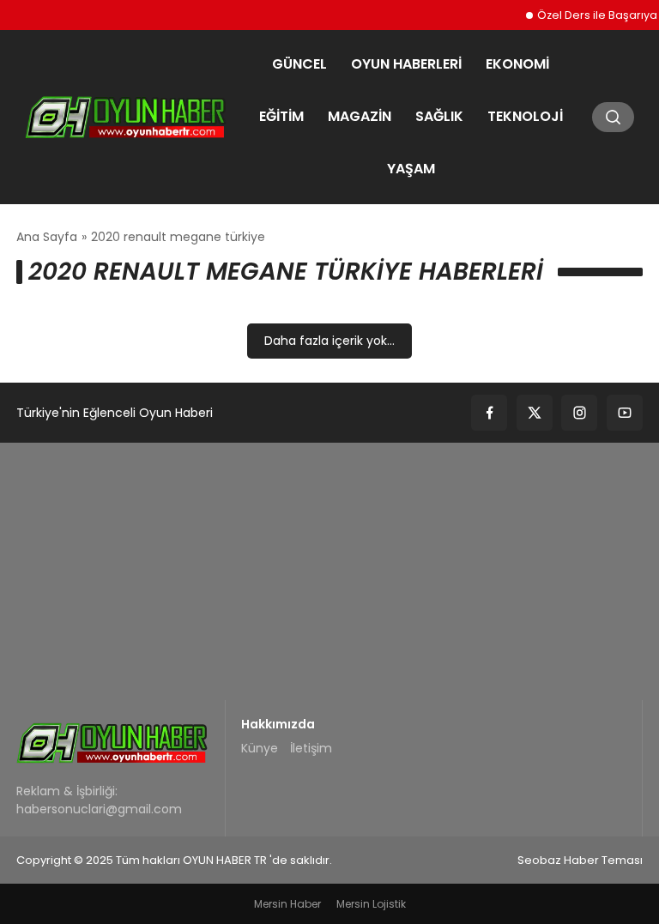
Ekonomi (517, 64)
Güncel (299, 64)
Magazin (359, 116)
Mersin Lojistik (371, 904)
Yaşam (411, 168)
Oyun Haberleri (406, 64)
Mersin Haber (287, 904)
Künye (259, 748)
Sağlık (439, 116)
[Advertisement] (329, 571)
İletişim (311, 748)
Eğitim (281, 116)
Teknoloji (525, 116)
